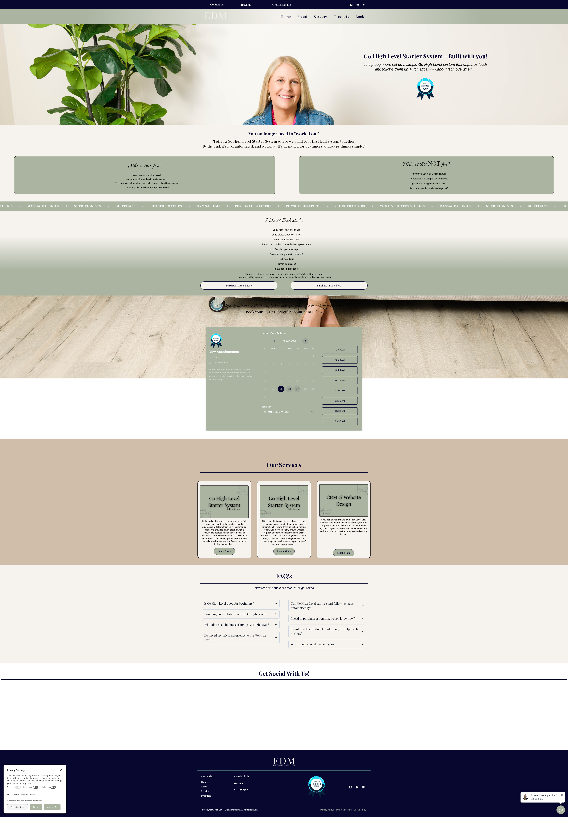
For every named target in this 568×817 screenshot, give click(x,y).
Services (321, 16)
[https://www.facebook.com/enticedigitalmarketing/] (364, 4)
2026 (293, 340)
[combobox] (288, 412)
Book (360, 16)
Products (341, 16)
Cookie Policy (360, 810)
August (286, 340)
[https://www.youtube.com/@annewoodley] (352, 4)
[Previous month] (274, 341)
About (302, 16)
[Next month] (305, 341)
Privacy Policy (326, 810)
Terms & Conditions (343, 810)
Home (286, 16)
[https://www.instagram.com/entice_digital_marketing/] (358, 4)
